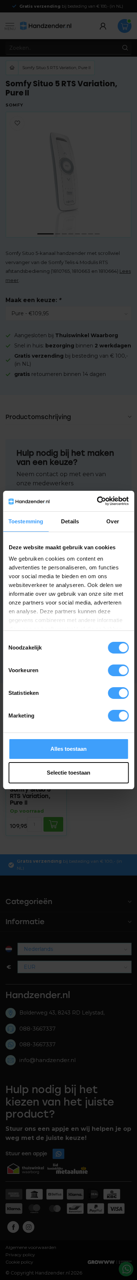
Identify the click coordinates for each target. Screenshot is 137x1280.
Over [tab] (112, 521)
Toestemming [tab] (25, 521)
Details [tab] (70, 521)
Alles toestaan (68, 749)
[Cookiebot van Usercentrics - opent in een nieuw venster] (97, 501)
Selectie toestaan (68, 772)
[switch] (118, 670)
